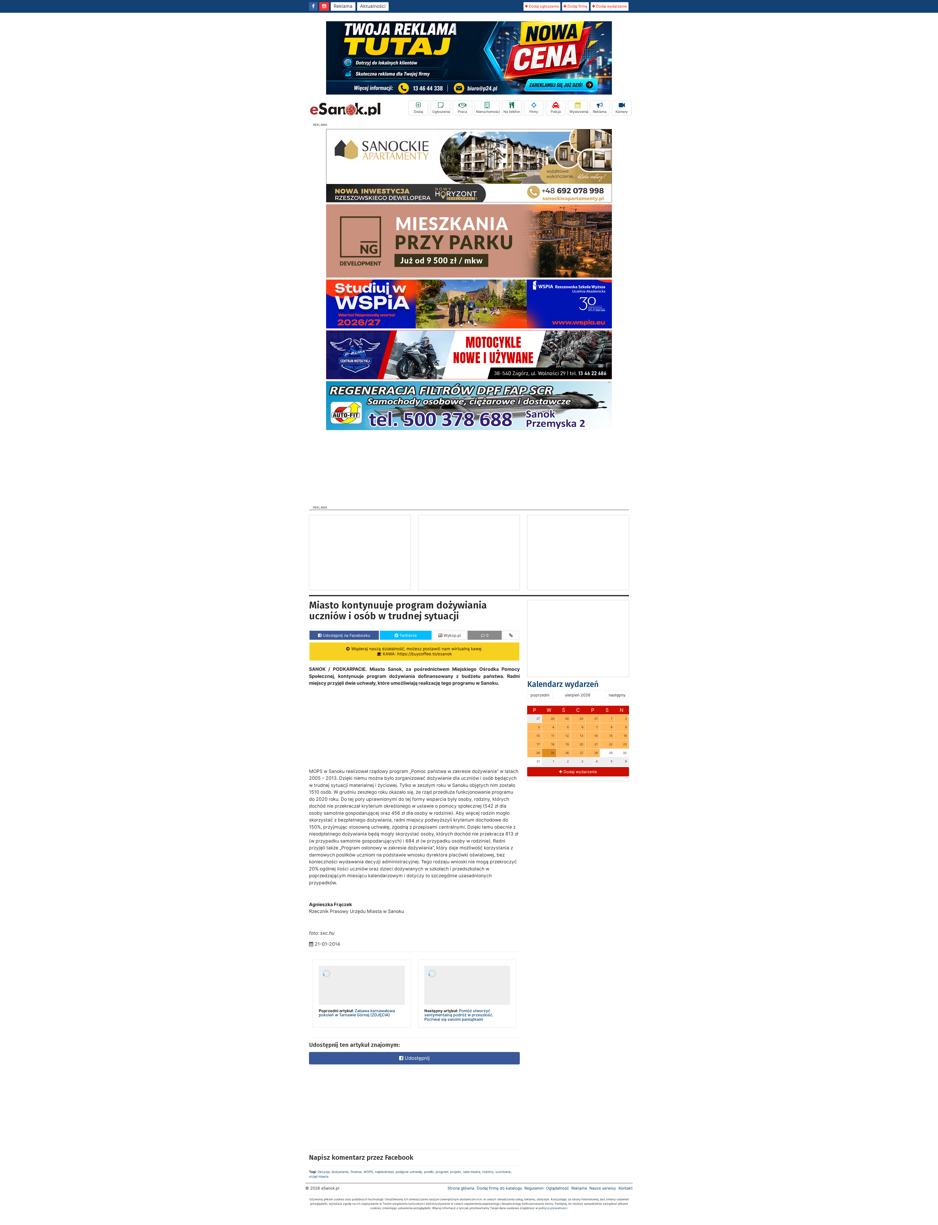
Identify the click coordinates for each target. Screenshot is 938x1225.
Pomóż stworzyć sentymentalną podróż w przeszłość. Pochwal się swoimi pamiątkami (458, 1015)
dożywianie (340, 1172)
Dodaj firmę (576, 6)
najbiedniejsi (384, 1172)
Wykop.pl (451, 635)
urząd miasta (318, 1176)
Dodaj (418, 111)
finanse (356, 1172)
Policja (556, 111)
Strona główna (461, 1188)
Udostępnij (416, 1058)
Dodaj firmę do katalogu (499, 1188)
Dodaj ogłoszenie (543, 6)
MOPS (368, 1172)
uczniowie (503, 1172)
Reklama (343, 6)
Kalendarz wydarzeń (563, 684)
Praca (462, 111)
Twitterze (407, 635)
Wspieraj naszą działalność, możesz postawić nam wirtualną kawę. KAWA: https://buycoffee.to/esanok (416, 651)
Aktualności (373, 6)
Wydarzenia (578, 111)
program (442, 1172)
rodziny (487, 1172)
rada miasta (471, 1172)
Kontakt (625, 1188)
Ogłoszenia (441, 111)
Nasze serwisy (602, 1188)
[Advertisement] (469, 466)
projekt (455, 1172)
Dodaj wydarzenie (611, 6)
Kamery (622, 111)
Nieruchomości (488, 111)
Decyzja (324, 1172)
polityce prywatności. (553, 1208)
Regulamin (534, 1188)
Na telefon (511, 111)
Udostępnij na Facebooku (345, 635)
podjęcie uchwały (409, 1172)
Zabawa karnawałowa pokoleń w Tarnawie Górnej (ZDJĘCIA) (357, 1013)
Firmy (533, 111)
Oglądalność (557, 1188)
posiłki (429, 1172)
